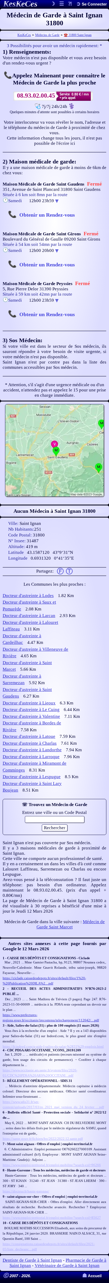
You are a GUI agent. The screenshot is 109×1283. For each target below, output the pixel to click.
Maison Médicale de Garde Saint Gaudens (43, 184)
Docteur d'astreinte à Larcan (29, 615)
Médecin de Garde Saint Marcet (71, 924)
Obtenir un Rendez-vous (47, 215)
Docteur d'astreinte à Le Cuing (31, 709)
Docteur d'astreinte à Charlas (30, 743)
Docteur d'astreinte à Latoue (29, 736)
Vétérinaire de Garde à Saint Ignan (67, 1265)
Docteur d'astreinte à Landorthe (32, 749)
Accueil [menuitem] (92, 1276)
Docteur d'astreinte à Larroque (31, 756)
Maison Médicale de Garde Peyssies (37, 283)
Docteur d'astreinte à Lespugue (32, 776)
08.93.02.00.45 (36, 95)
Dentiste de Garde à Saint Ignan (32, 1260)
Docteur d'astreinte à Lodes (28, 595)
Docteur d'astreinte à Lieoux (29, 702)
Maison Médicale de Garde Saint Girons (42, 233)
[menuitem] (91, 4)
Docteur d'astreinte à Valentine (31, 716)
